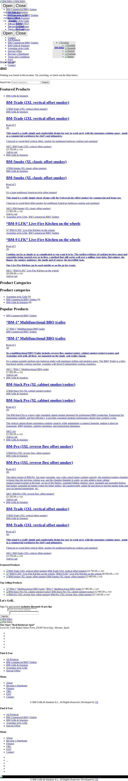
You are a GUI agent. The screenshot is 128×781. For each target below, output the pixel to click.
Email (4, 609)
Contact (11, 65)
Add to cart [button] (11, 152)
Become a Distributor (18, 26)
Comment (5, 613)
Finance (10, 688)
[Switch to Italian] (69, 56)
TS (96, 702)
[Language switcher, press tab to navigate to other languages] (64, 42)
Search (45, 82)
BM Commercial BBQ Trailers (23, 15)
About (11, 62)
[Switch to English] (70, 45)
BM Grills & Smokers (19, 18)
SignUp (4, 616)
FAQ (10, 59)
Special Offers (15, 23)
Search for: (5, 82)
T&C (8, 691)
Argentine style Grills (18, 21)
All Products (14, 12)
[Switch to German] (70, 53)
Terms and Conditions (19, 29)
